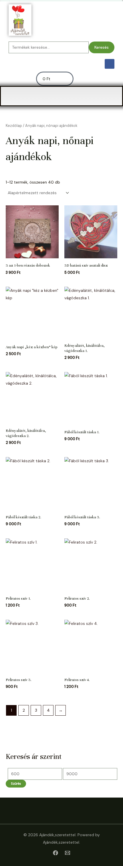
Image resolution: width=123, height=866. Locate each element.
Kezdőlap (14, 125)
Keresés (101, 47)
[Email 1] (67, 852)
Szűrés (16, 784)
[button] (61, 96)
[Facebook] (55, 852)
